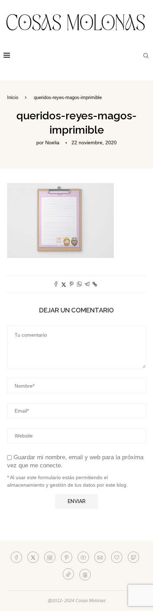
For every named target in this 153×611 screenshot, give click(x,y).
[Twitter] (33, 557)
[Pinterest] (66, 557)
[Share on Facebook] (55, 284)
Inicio (12, 97)
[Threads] (85, 574)
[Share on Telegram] (87, 284)
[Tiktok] (68, 574)
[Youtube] (83, 557)
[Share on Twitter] (63, 284)
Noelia (52, 142)
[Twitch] (133, 557)
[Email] (100, 557)
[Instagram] (50, 557)
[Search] (145, 55)
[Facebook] (16, 557)
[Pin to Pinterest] (71, 284)
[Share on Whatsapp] (79, 284)
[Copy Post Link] (95, 284)
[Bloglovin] (116, 557)
